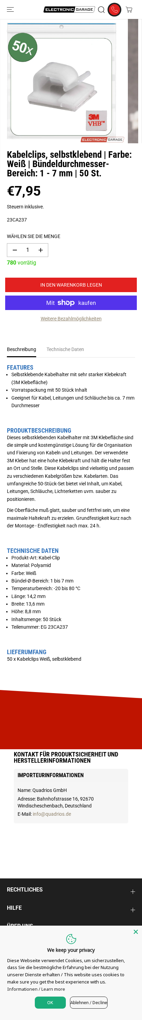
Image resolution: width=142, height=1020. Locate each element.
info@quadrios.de (52, 814)
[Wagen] (129, 9)
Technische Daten (65, 349)
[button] (11, 9)
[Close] (135, 931)
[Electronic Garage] (69, 9)
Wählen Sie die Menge (33, 236)
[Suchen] (101, 9)
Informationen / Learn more (36, 989)
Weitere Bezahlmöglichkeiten (71, 318)
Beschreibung (21, 349)
